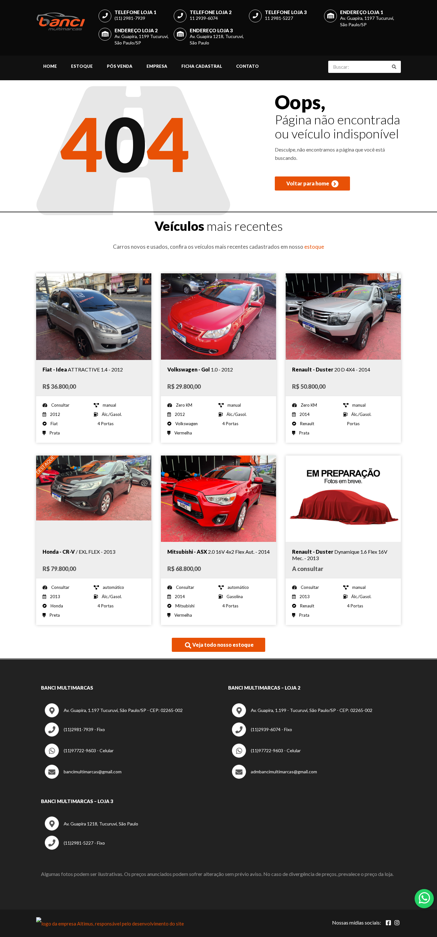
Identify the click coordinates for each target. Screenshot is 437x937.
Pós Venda (119, 66)
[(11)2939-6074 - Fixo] (262, 735)
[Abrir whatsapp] (424, 898)
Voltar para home (308, 183)
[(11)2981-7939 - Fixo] (75, 735)
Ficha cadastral (201, 66)
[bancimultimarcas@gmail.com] (83, 777)
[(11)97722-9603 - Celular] (79, 756)
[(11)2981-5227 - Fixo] (75, 848)
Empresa (157, 66)
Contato (247, 66)
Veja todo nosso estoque (222, 645)
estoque (314, 246)
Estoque (82, 66)
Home (50, 66)
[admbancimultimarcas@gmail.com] (274, 777)
